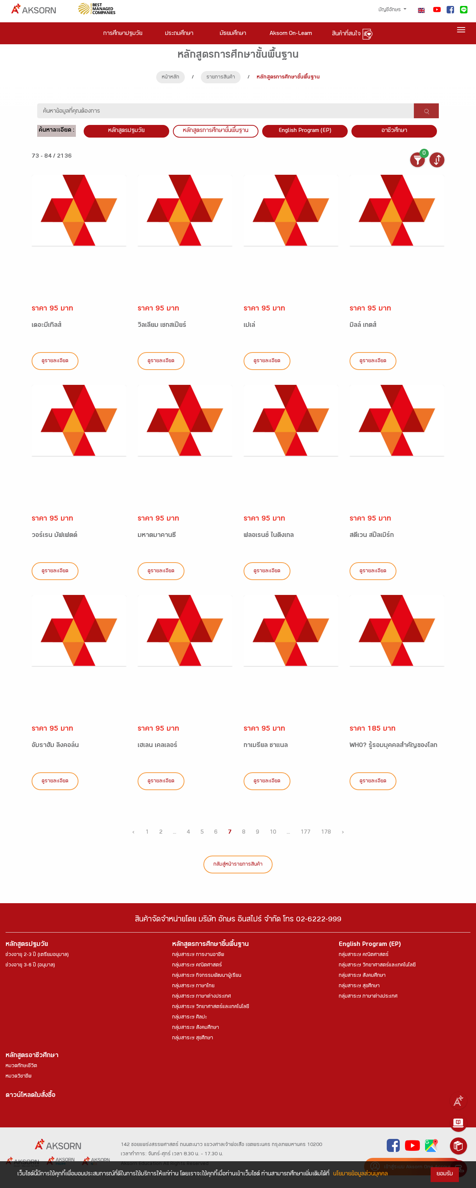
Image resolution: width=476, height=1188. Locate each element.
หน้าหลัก (170, 77)
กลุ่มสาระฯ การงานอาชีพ (198, 955)
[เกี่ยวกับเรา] (458, 1100)
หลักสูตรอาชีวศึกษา (32, 1056)
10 (273, 832)
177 (305, 832)
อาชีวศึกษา (394, 131)
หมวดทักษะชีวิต (21, 1066)
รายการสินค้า (220, 77)
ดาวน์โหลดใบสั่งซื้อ (30, 1096)
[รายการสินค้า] (458, 1146)
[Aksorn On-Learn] (458, 1123)
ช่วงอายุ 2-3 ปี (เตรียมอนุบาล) (37, 955)
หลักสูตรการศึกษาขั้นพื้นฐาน (215, 131)
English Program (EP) (305, 131)
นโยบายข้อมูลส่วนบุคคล (360, 1174)
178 (326, 832)
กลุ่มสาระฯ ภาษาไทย (193, 986)
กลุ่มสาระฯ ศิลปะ (189, 1017)
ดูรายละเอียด (55, 361)
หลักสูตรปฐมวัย (27, 945)
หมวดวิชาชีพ (19, 1077)
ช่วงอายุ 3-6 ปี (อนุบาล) (30, 965)
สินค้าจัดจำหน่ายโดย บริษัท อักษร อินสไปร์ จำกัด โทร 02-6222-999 (238, 920)
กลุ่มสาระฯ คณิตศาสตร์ (197, 965)
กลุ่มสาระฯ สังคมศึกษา (195, 1028)
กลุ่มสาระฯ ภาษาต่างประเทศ (201, 997)
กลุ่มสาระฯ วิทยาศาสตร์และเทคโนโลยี (210, 1007)
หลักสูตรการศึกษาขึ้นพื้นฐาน (210, 945)
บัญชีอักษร (390, 10)
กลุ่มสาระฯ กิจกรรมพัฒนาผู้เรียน (206, 976)
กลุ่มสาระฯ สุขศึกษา (192, 1038)
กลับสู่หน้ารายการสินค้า (238, 865)
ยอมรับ (445, 1174)
